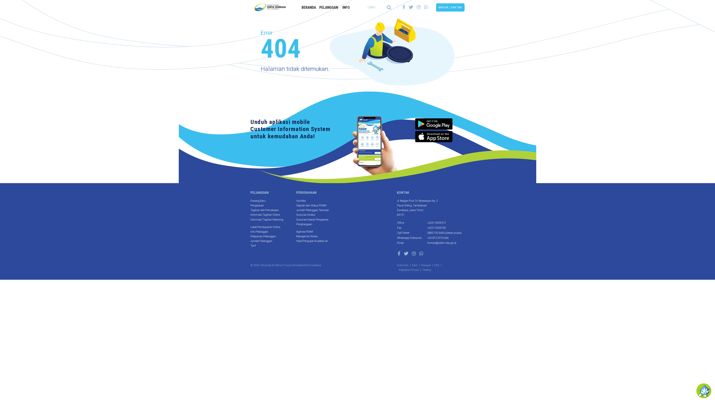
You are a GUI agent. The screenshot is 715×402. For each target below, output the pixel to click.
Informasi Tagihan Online (265, 214)
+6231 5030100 (436, 227)
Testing (426, 269)
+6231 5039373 (436, 222)
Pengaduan (257, 205)
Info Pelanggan (259, 231)
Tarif (253, 245)
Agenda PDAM (304, 231)
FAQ (436, 265)
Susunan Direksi (305, 214)
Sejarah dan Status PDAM (311, 205)
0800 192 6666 (436, 232)
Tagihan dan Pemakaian (264, 210)
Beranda (309, 7)
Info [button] (346, 7)
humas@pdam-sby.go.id (441, 242)
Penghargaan (304, 224)
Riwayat (426, 265)
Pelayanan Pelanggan (263, 236)
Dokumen (402, 265)
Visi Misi (301, 200)
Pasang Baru (258, 200)
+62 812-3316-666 (438, 237)
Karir (415, 265)
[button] (450, 7)
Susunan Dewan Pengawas (312, 219)
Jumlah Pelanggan (261, 241)
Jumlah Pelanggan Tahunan (312, 210)
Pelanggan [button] (328, 7)
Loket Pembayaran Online (265, 227)
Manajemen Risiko (307, 236)
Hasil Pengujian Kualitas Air (312, 241)
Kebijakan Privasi (409, 269)
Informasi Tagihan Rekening (266, 219)
